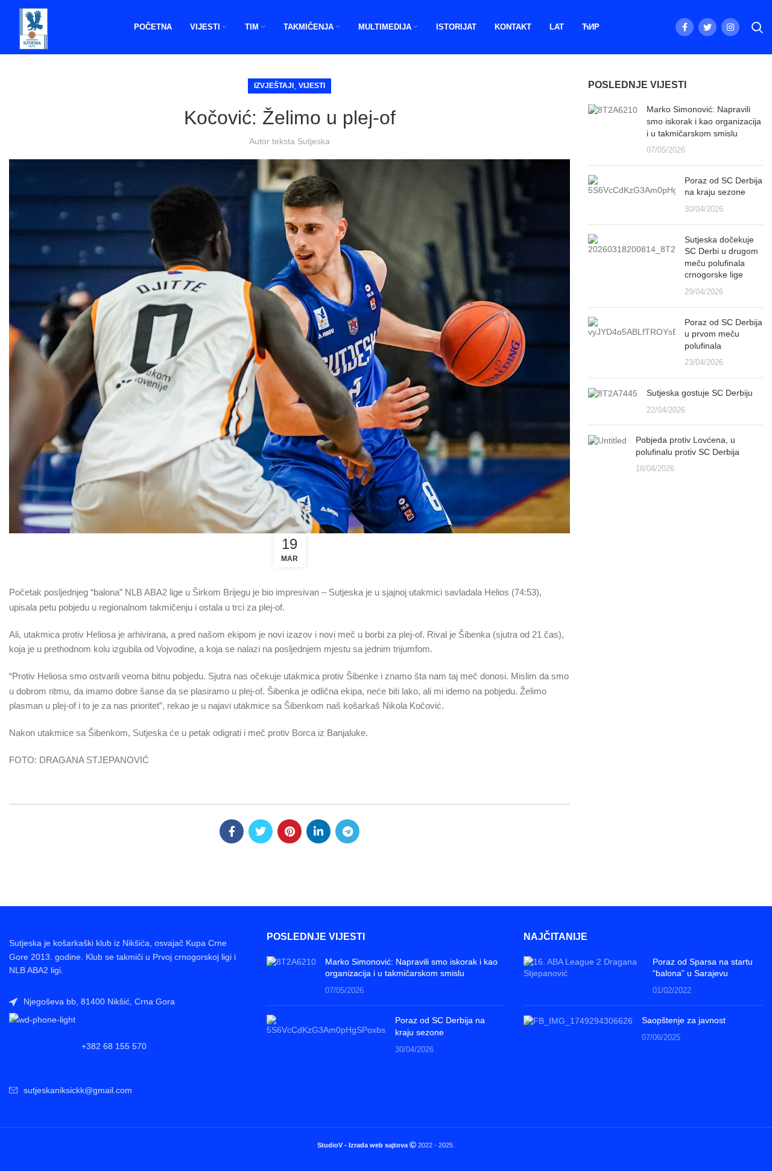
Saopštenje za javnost (684, 1020)
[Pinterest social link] (289, 831)
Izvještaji (274, 85)
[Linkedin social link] (318, 831)
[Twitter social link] (707, 27)
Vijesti (312, 85)
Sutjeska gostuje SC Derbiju (700, 393)
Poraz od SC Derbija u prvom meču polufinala (723, 334)
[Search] (757, 27)
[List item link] (128, 1046)
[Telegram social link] (347, 831)
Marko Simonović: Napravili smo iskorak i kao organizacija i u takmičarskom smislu (704, 121)
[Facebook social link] (685, 27)
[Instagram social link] (730, 27)
